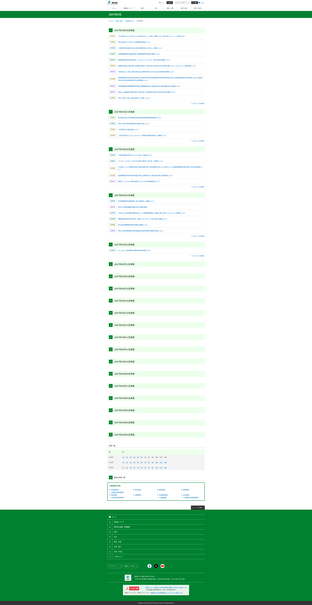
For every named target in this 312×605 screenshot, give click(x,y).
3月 (131, 457)
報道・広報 (119, 21)
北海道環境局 (114, 490)
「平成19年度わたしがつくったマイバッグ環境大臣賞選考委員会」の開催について (142, 135)
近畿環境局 (138, 495)
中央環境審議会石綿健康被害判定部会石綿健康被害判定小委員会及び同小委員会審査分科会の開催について (149, 86)
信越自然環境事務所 (118, 497)
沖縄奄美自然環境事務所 (191, 497)
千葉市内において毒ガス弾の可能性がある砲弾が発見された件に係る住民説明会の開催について (146, 72)
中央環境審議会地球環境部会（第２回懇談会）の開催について (136, 201)
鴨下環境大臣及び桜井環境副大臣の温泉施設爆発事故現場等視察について (139, 118)
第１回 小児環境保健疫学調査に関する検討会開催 (132, 207)
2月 (127, 457)
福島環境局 (162, 490)
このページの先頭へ (199, 103)
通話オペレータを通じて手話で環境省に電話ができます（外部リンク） (166, 587)
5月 (138, 457)
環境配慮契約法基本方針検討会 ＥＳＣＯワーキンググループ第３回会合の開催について (144, 60)
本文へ (160, 3)
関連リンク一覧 (129, 566)
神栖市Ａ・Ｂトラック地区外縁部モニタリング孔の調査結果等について (139, 181)
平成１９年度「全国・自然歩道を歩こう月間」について (134, 98)
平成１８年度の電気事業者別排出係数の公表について (133, 123)
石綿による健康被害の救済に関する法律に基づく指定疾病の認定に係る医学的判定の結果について (146, 92)
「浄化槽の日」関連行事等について (128, 129)
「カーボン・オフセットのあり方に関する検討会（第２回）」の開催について (140, 161)
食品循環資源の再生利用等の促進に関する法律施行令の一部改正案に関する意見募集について (145, 175)
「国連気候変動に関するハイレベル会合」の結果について (135, 155)
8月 (149, 462)
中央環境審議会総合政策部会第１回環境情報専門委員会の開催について (139, 54)
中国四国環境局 (163, 495)
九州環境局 (186, 495)
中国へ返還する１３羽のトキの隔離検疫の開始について (134, 42)
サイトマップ (113, 566)
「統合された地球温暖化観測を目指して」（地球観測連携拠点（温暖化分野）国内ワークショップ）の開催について (151, 213)
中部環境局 (114, 495)
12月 (165, 462)
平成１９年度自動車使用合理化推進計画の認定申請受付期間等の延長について (140, 231)
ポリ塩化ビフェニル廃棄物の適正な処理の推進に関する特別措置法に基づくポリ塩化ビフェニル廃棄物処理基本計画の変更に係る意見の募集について (160, 168)
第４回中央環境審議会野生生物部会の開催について (133, 225)
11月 (161, 462)
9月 (153, 462)
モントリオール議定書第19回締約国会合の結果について (134, 250)
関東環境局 (186, 490)
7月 (145, 457)
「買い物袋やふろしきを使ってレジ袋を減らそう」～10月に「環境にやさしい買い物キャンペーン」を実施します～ (152, 36)
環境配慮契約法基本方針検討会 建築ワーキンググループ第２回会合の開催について (142, 219)
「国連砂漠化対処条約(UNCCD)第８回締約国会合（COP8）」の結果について (140, 48)
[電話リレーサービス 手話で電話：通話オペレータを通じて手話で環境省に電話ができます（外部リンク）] (132, 588)
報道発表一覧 (129, 21)
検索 (195, 3)
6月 (142, 457)
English (170, 3)
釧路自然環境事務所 (118, 492)
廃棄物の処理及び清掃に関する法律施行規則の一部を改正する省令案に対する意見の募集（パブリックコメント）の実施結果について (157, 66)
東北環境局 (138, 490)
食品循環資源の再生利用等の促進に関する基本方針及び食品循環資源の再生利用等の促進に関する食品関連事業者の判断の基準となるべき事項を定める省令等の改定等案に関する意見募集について (160, 79)
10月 (156, 462)
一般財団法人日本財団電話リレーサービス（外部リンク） (166, 593)
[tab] (111, 477)
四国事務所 (163, 497)
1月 (123, 457)
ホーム (114, 8)
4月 (134, 457)
